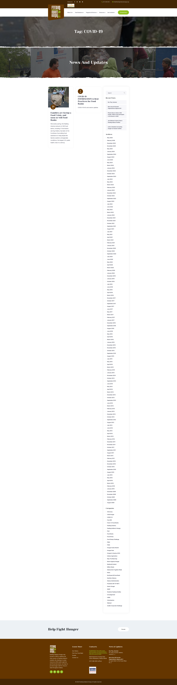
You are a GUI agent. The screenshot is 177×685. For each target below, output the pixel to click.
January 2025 (111, 151)
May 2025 (110, 148)
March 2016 (110, 339)
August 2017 (110, 306)
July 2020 (110, 256)
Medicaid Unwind (111, 564)
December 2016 (111, 323)
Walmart (109, 603)
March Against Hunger (113, 561)
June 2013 (110, 403)
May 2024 (110, 162)
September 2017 (111, 303)
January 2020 (111, 273)
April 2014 (110, 389)
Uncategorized (111, 594)
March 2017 (110, 314)
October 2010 (110, 466)
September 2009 (111, 500)
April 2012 (110, 433)
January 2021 (110, 245)
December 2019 (111, 276)
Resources (101, 12)
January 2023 (111, 190)
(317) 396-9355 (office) (95, 661)
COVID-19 (109, 517)
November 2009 (111, 494)
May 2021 (109, 234)
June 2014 (110, 383)
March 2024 (110, 165)
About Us (69, 12)
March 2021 (110, 240)
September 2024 (111, 154)
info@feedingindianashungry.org (121, 1)
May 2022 (110, 209)
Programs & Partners (91, 12)
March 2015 (110, 367)
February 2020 (111, 270)
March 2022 (110, 212)
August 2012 (110, 422)
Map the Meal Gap (112, 558)
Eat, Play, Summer (112, 102)
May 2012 (109, 430)
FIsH (108, 531)
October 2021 (110, 223)
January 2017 (110, 320)
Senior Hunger (111, 586)
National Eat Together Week (114, 569)
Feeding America (111, 525)
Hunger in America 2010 (113, 553)
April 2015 (110, 364)
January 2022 (111, 215)
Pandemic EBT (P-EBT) (113, 583)
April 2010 (110, 480)
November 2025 (111, 146)
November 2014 (111, 375)
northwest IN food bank (113, 575)
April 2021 (110, 237)
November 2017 (111, 298)
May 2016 (109, 334)
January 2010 (110, 488)
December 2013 (111, 394)
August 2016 (110, 328)
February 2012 (111, 439)
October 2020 (111, 251)
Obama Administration (113, 581)
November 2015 (111, 347)
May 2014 (109, 386)
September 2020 (111, 253)
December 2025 (111, 143)
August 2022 (110, 201)
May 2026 (110, 137)
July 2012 (109, 425)
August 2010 (110, 472)
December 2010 (111, 461)
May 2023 (110, 182)
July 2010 (109, 475)
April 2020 (110, 265)
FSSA (108, 545)
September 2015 (111, 353)
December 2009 (111, 491)
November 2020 (111, 248)
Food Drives (110, 536)
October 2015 (110, 350)
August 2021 (110, 229)
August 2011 (110, 453)
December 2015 (111, 345)
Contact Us (75, 657)
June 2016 (110, 331)
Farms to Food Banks (113, 522)
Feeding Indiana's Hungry (114, 528)
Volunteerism (110, 600)
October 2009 (111, 497)
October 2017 (110, 300)
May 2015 (109, 361)
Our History (75, 651)
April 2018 (110, 292)
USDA (108, 597)
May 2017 (109, 312)
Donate (74, 655)
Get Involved (111, 12)
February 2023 (111, 187)
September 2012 (111, 419)
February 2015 (111, 370)
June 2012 (110, 428)
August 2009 (110, 502)
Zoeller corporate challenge (114, 605)
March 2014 (110, 392)
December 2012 (111, 414)
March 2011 (110, 455)
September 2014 (111, 381)
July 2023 (109, 179)
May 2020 (110, 262)
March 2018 (110, 295)
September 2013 (111, 400)
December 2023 (111, 171)
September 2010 (111, 469)
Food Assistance (79, 12)
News (108, 572)
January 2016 (110, 342)
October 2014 (110, 378)
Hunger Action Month (113, 547)
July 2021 (109, 231)
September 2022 (111, 198)
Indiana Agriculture (112, 556)
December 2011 (111, 441)
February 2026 (111, 140)
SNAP (108, 589)
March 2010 (110, 483)
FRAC (108, 542)
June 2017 (110, 309)
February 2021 (111, 242)
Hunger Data (110, 550)
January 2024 (111, 168)
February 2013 (111, 408)
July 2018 (109, 284)
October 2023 (111, 173)
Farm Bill (109, 520)
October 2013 (110, 397)
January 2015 (110, 372)
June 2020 (110, 259)
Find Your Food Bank (77, 653)
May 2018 (109, 289)
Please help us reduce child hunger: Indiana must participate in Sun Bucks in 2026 (116, 114)
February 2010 (111, 486)
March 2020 (110, 267)
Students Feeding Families (114, 592)
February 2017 (111, 317)
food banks (110, 534)
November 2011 (111, 444)
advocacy (109, 511)
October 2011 (110, 447)
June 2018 (110, 287)
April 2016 (110, 336)
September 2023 (111, 176)
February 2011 (111, 458)
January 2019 (110, 278)
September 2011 (111, 450)
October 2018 (110, 281)
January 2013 (110, 411)
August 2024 (110, 157)
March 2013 (110, 406)
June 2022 (110, 206)
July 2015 (109, 359)
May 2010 (109, 477)
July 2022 (109, 204)
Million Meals (110, 567)
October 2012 (110, 417)
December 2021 (111, 218)
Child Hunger (110, 514)
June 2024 (110, 159)
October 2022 (111, 195)
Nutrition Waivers (111, 578)
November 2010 (111, 464)
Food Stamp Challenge (113, 539)
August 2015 (110, 356)
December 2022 (111, 193)
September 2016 (111, 325)
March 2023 (110, 184)
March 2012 (110, 436)
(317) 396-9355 (106, 1)
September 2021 (111, 226)
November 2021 (111, 220)
